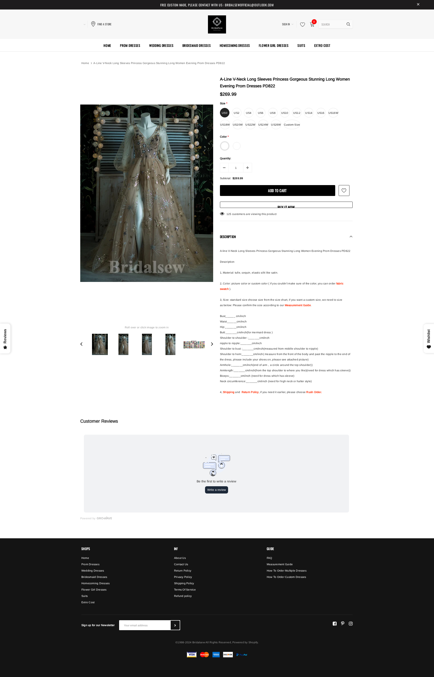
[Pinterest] (342, 623)
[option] (146, 193)
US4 (249, 112)
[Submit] (175, 625)
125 (228, 214)
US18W (225, 124)
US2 (236, 112)
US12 (296, 112)
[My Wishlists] (301, 24)
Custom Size (292, 124)
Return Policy (250, 392)
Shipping (228, 392)
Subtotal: (225, 178)
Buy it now (286, 206)
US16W (333, 112)
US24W (263, 124)
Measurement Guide (298, 305)
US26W (276, 124)
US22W (250, 124)
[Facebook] (335, 623)
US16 (321, 112)
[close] (418, 4)
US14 (308, 112)
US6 (261, 112)
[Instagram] (351, 623)
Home (85, 63)
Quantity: (225, 158)
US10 (284, 112)
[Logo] (217, 23)
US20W (238, 124)
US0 (224, 112)
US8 (273, 112)
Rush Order (313, 392)
